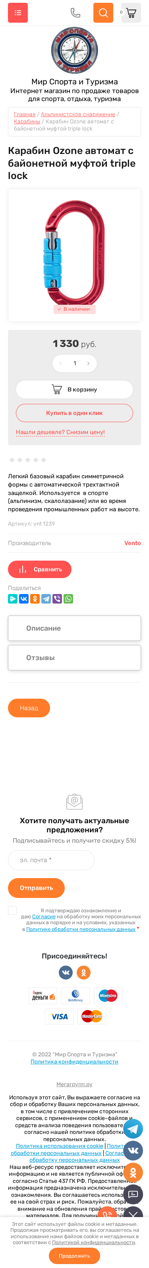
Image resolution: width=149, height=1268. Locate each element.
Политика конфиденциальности (74, 1061)
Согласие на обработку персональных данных (84, 1157)
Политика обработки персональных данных (72, 1150)
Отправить (36, 888)
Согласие (44, 916)
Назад (29, 708)
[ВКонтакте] (24, 599)
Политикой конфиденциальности (93, 1242)
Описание (43, 628)
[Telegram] (46, 599)
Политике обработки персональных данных (80, 929)
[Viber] (57, 599)
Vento (132, 543)
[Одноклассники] (35, 599)
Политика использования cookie (59, 1146)
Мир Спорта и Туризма (74, 82)
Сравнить (48, 569)
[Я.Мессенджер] (12, 599)
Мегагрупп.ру (74, 1084)
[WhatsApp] (68, 599)
